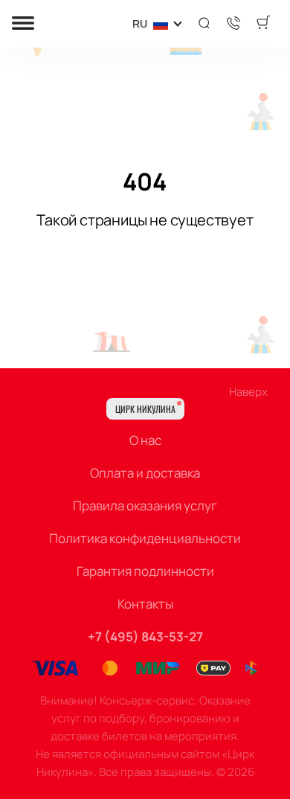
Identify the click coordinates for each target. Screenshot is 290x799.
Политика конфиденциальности (145, 538)
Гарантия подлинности (145, 571)
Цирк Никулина (145, 408)
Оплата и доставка (145, 472)
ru (139, 24)
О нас (145, 440)
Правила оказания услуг (145, 505)
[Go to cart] (263, 24)
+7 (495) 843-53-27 (145, 636)
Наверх (248, 392)
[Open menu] (23, 24)
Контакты (145, 603)
